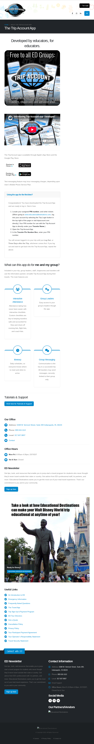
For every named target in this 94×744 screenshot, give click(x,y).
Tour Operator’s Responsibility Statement (24, 637)
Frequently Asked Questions (19, 603)
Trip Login (85, 5)
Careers (36, 738)
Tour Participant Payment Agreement (22, 632)
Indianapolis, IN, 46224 (53, 425)
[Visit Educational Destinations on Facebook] (72, 13)
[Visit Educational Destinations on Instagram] (76, 13)
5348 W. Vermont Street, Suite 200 (30, 425)
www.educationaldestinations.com (38, 215)
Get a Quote (13, 620)
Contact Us (57, 738)
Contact (12, 440)
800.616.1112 (20, 430)
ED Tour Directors (15, 616)
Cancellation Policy (15, 624)
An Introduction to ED (16, 595)
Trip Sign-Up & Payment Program (21, 612)
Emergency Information (17, 599)
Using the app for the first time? (20, 195)
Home (6, 24)
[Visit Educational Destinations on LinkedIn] (80, 13)
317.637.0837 (20, 435)
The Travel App (14, 607)
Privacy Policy (13, 628)
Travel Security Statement (18, 641)
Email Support (57, 683)
